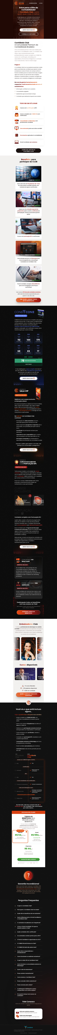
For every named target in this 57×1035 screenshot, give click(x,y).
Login (40, 3)
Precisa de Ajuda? (33, 1033)
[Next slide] (40, 650)
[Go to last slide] (17, 650)
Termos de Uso (23, 1033)
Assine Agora (33, 3)
